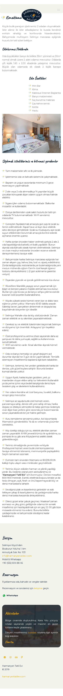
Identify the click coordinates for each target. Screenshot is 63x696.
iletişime (38, 588)
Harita (9, 642)
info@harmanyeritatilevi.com (17, 556)
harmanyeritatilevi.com (14, 676)
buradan (32, 632)
